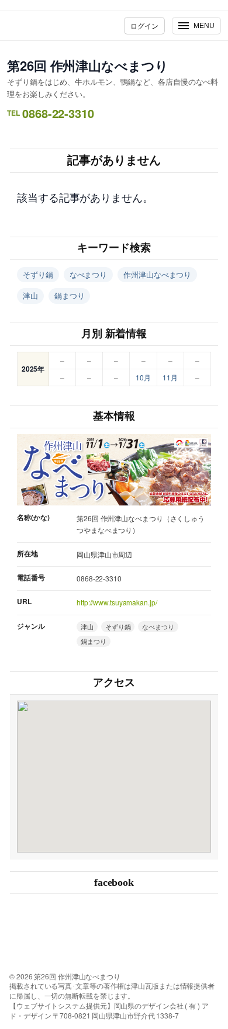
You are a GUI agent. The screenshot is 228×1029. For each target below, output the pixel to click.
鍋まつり (69, 295)
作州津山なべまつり (157, 274)
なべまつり (89, 274)
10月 (143, 377)
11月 (170, 377)
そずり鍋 (38, 274)
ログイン (144, 25)
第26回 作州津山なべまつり (87, 65)
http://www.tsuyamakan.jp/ (117, 602)
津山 (30, 295)
